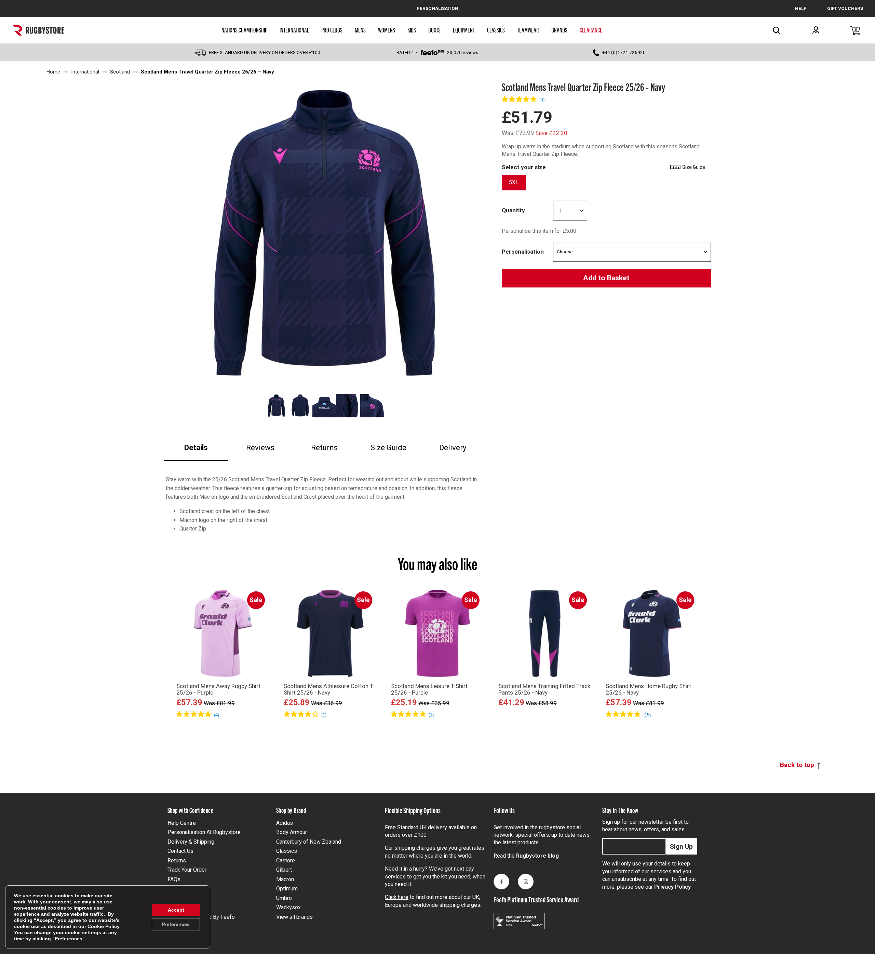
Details (196, 447)
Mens (360, 30)
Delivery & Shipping (190, 841)
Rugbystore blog (537, 855)
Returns (324, 447)
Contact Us (180, 851)
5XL (514, 182)
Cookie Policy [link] (103, 926)
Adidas (284, 823)
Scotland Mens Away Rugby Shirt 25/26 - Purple (218, 689)
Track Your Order (186, 869)
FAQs (173, 879)
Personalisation (523, 251)
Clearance (591, 30)
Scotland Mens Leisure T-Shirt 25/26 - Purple (429, 689)
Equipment (464, 30)
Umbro (284, 898)
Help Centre (181, 823)
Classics (496, 30)
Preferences (176, 924)
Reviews (260, 447)
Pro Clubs (331, 30)
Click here (396, 897)
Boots (434, 30)
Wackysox (288, 907)
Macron (285, 879)
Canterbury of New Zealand (308, 841)
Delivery (452, 447)
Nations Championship (244, 30)
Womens (386, 30)
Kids (411, 30)
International (294, 30)
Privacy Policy (672, 887)
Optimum (287, 888)
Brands (559, 30)
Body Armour (291, 832)
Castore (285, 860)
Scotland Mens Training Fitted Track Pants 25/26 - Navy (544, 689)
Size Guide (388, 447)
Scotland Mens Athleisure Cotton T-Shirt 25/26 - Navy (329, 689)
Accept (176, 910)
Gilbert (284, 869)
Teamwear (528, 30)
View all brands (294, 917)
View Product (223, 724)
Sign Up (681, 846)
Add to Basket (606, 278)
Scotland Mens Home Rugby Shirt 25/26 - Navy (648, 689)
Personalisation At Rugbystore (204, 832)
